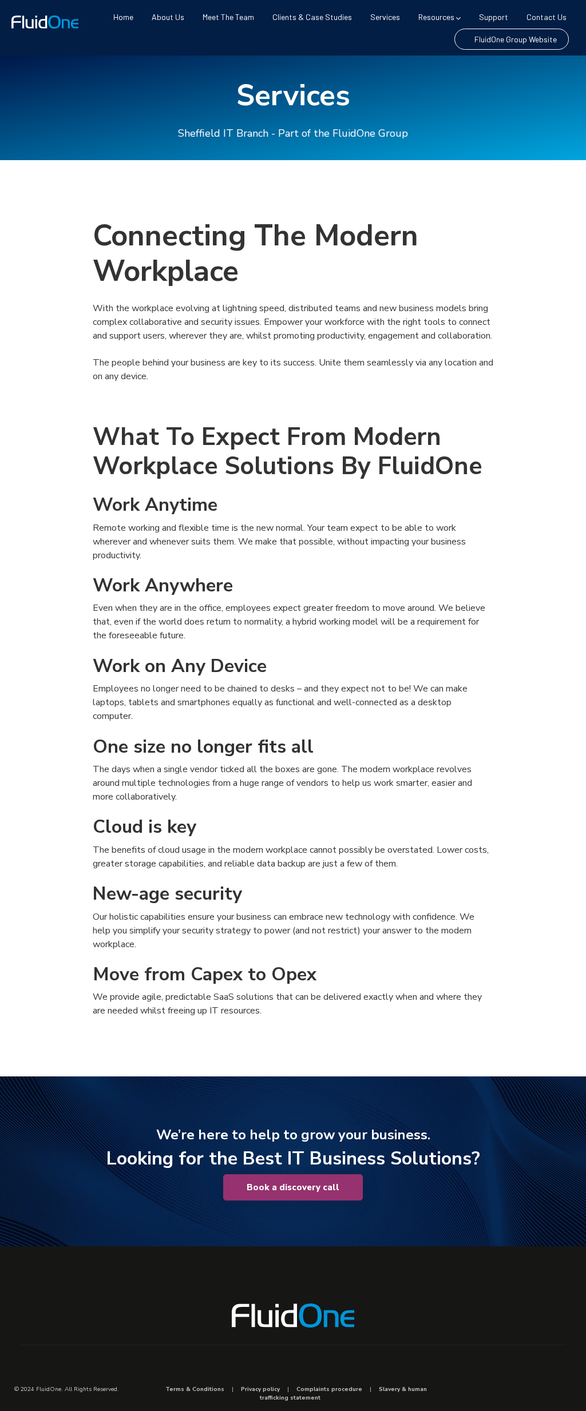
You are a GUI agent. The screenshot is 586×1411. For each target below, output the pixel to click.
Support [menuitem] (493, 17)
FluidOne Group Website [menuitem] (515, 39)
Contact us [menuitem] (546, 17)
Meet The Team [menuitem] (228, 17)
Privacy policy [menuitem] (260, 1389)
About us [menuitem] (168, 17)
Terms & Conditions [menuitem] (194, 1389)
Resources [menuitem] (436, 17)
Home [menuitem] (123, 17)
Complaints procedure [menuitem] (329, 1389)
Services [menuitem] (385, 17)
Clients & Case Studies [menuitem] (312, 17)
